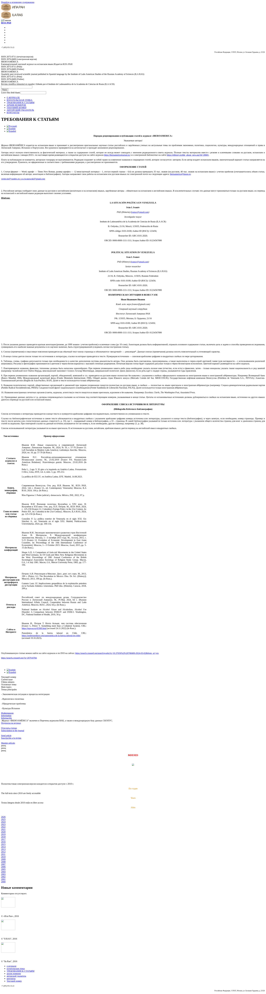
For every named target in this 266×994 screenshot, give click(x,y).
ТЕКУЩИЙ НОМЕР (16, 107)
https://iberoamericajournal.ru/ (117, 155)
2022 (3, 827)
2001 (3, 879)
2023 (3, 824)
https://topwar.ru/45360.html (34, 628)
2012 (3, 852)
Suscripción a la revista (11, 738)
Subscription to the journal (12, 730)
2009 (3, 859)
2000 (3, 882)
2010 (3, 857)
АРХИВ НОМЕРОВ (16, 105)
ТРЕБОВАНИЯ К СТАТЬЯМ (20, 102)
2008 (3, 862)
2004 (3, 872)
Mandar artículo (8, 743)
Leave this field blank (11, 92)
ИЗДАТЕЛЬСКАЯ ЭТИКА (19, 100)
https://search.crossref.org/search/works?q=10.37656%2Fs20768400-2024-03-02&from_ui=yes (117, 653)
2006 (3, 867)
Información (6, 718)
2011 (3, 854)
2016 (3, 842)
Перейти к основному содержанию (17, 2)
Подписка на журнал (11, 723)
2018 (3, 837)
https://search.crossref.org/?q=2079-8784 (19, 658)
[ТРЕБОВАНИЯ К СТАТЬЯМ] (12, 126)
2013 (3, 849)
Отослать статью (9, 728)
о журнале (11, 966)
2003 (3, 874)
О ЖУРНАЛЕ (13, 97)
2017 (3, 839)
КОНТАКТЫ (13, 112)
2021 (3, 829)
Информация (7, 713)
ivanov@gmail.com (140, 212)
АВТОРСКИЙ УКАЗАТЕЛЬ (20, 110)
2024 (3, 822)
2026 (3, 817)
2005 (3, 869)
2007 (3, 864)
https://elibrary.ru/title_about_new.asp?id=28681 (188, 155)
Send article (6, 735)
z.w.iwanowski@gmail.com (33, 179)
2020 (3, 832)
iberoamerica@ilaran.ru (180, 174)
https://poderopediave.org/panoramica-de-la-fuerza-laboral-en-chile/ (51, 635)
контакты (11, 978)
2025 (3, 819)
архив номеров (14, 973)
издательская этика (16, 968)
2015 (3, 844)
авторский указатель (16, 976)
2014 (3, 847)
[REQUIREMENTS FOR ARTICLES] (11, 128)
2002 (3, 877)
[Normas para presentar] (11, 131)
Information (6, 715)
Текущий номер (14, 981)
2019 (3, 834)
